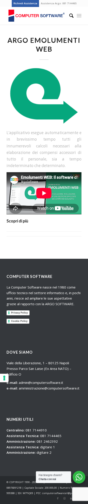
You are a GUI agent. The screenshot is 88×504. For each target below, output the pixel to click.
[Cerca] (69, 16)
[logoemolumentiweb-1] (44, 96)
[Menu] (79, 15)
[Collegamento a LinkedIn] (71, 498)
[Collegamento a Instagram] (64, 498)
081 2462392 (47, 441)
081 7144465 (69, 3)
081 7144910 (36, 430)
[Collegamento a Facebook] (57, 498)
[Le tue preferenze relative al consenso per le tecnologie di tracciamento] (4, 378)
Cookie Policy (19, 321)
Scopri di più (17, 220)
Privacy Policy (19, 312)
